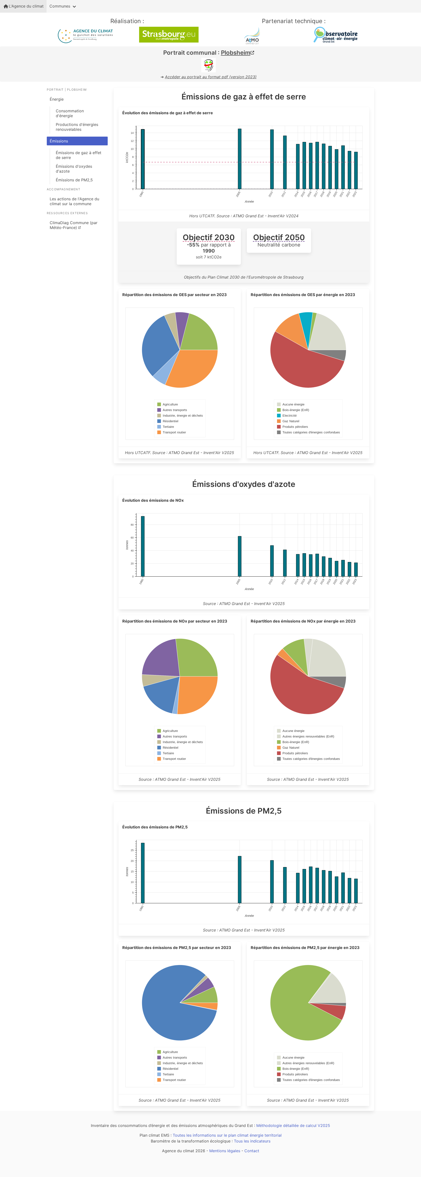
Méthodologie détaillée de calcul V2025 (293, 1125)
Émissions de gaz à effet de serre (78, 155)
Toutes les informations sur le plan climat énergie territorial (227, 1135)
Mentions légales (224, 1150)
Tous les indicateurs (252, 1141)
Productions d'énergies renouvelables (77, 127)
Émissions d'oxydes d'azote (74, 169)
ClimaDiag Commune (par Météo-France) (73, 225)
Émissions (59, 141)
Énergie (57, 99)
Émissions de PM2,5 (74, 179)
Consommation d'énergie (70, 113)
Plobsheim (235, 52)
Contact (251, 1150)
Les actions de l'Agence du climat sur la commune (74, 201)
